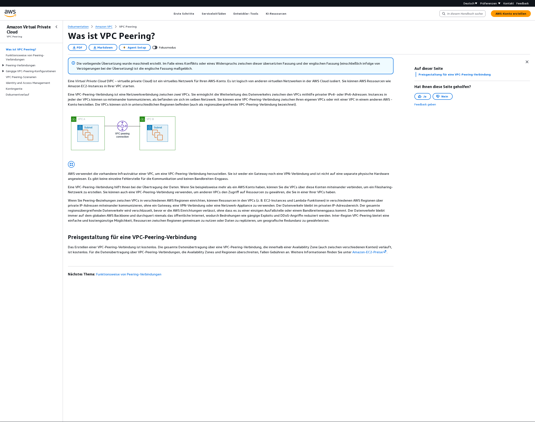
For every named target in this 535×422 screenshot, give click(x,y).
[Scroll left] (170, 13)
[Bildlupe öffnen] (71, 164)
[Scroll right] (289, 13)
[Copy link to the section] (64, 237)
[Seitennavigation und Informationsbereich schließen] (527, 62)
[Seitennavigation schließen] (56, 26)
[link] (128, 26)
